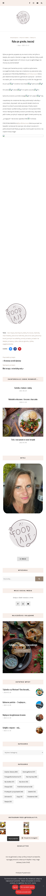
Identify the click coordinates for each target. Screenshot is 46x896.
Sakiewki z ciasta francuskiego (23, 645)
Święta (33, 37)
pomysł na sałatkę (13, 338)
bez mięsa (10, 333)
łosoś (31, 333)
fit (28, 333)
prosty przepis (26, 338)
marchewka (7, 336)
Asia (19, 45)
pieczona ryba (29, 336)
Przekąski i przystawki (19, 37)
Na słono (23, 782)
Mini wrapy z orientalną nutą (12, 368)
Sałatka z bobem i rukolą (23, 387)
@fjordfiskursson (23, 123)
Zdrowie (8, 797)
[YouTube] (37, 3)
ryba (16, 341)
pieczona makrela (18, 336)
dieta (25, 333)
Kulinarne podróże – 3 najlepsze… (14, 702)
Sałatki (32, 792)
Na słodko (9, 782)
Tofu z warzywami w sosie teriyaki (23, 439)
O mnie (23, 559)
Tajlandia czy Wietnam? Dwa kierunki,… (16, 689)
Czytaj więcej (23, 650)
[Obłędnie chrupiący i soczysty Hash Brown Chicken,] (3, 831)
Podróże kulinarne (24, 787)
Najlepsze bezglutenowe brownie (14, 715)
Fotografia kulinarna (12, 777)
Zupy (19, 797)
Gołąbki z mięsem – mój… (11, 727)
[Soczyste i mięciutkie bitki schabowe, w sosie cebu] (3, 825)
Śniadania (32, 797)
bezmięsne (18, 333)
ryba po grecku (23, 341)
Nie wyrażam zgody (27, 887)
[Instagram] (32, 3)
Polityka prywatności (23, 892)
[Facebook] (28, 3)
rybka (31, 341)
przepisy (11, 341)
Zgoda (15, 887)
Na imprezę (31, 777)
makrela (36, 333)
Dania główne (29, 772)
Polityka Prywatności (23, 873)
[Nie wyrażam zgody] (43, 886)
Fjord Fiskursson (31, 74)
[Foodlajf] (23, 18)
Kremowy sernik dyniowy (12, 360)
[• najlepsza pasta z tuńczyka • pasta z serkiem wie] (26, 825)
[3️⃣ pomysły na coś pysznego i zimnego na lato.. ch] (26, 831)
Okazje (8, 787)
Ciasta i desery (11, 772)
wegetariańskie (8, 344)
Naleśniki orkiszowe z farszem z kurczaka (23, 399)
